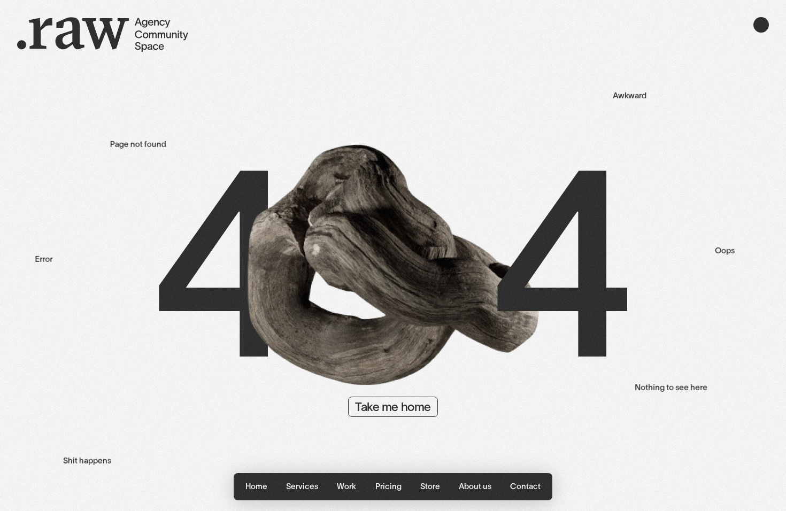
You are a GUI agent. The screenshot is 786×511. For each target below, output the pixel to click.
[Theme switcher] (761, 25)
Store (430, 486)
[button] (302, 486)
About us (475, 486)
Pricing (388, 486)
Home (256, 486)
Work (346, 486)
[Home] (102, 36)
